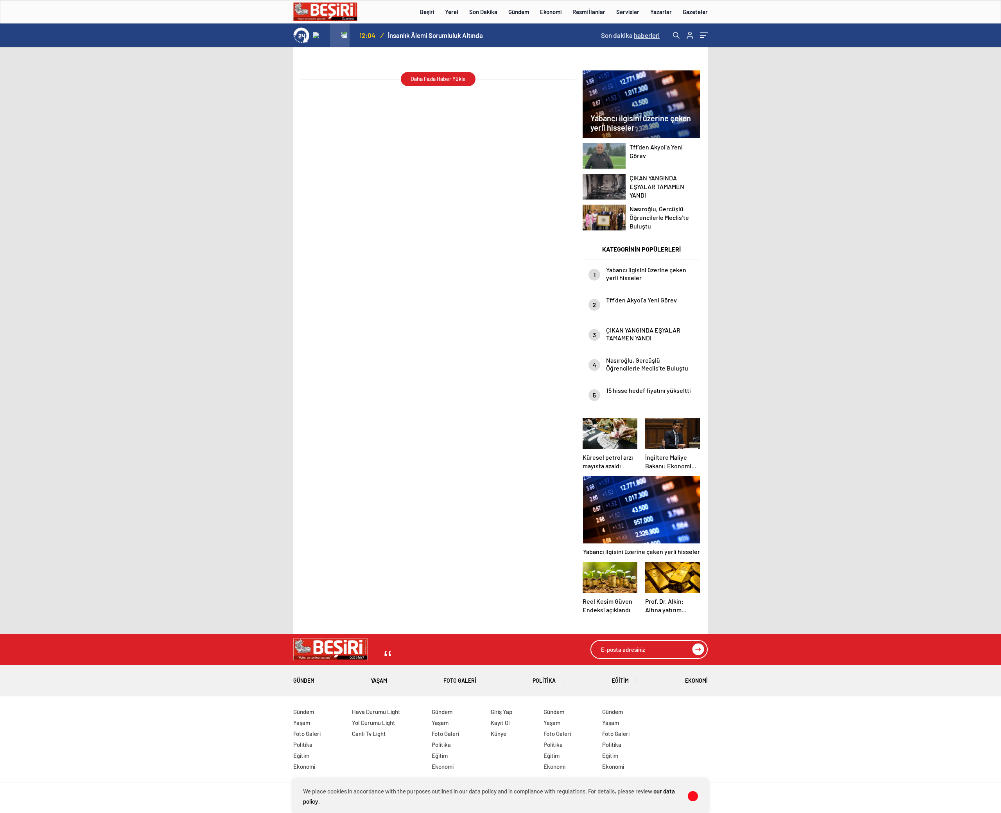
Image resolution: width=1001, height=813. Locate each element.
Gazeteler (695, 11)
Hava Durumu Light (376, 711)
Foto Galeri (459, 680)
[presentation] (320, 35)
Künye (498, 733)
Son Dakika (483, 11)
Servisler (627, 11)
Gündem (518, 11)
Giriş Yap (501, 711)
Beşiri (427, 11)
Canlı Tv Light (369, 733)
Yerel (451, 11)
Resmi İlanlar (588, 11)
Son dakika (630, 35)
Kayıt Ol (500, 722)
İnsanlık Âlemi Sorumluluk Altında (435, 35)
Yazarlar (661, 11)
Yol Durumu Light (373, 722)
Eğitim (620, 680)
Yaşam (379, 680)
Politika (544, 680)
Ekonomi (550, 11)
